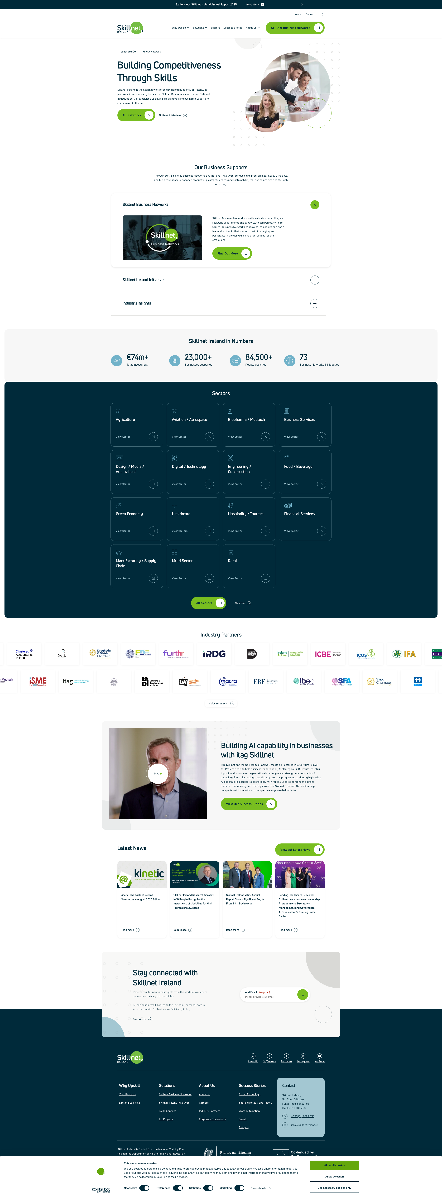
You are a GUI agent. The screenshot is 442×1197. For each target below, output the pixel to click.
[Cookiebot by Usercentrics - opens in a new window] (101, 1190)
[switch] (178, 1188)
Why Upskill (129, 1085)
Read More (252, 4)
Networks (240, 603)
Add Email (257, 992)
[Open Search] (322, 14)
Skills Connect (167, 1111)
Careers (204, 1102)
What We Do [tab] (128, 51)
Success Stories (232, 28)
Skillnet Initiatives (170, 115)
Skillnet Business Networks (175, 1094)
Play (156, 773)
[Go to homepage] (130, 1057)
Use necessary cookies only (334, 1187)
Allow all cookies (334, 1165)
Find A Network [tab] (152, 51)
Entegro (244, 1127)
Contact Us (140, 1019)
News (298, 14)
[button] (302, 4)
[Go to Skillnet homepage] (130, 28)
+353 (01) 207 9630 (302, 1116)
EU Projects (166, 1119)
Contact (310, 14)
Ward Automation (249, 1111)
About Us (207, 1085)
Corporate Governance (212, 1119)
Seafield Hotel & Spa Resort (255, 1102)
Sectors (215, 28)
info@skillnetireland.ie (304, 1125)
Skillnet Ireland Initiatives (174, 1102)
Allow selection (334, 1176)
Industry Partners (209, 1111)
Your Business (127, 1094)
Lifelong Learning (129, 1102)
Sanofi (243, 1119)
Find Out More (228, 253)
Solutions (167, 1085)
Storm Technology (249, 1094)
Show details (258, 1188)
